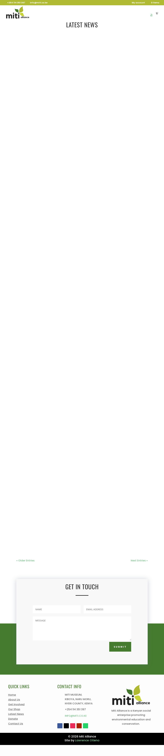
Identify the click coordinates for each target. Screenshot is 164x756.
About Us (14, 700)
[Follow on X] (66, 725)
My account (138, 3)
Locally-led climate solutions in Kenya (51, 526)
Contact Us (15, 724)
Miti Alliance (31, 132)
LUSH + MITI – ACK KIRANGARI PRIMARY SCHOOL (55, 438)
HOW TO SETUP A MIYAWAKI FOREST (45, 306)
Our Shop (14, 709)
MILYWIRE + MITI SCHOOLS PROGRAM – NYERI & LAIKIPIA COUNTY (67, 394)
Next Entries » (139, 560)
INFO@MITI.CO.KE (76, 716)
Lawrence (29, 532)
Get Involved (16, 704)
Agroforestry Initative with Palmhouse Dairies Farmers (64, 218)
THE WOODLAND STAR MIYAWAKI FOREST (48, 350)
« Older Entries (25, 560)
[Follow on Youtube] (79, 725)
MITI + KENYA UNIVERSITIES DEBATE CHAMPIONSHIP (57, 126)
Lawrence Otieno (87, 740)
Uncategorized (86, 132)
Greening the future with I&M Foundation (53, 174)
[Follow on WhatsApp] (85, 725)
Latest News (68, 132)
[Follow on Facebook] (59, 725)
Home (12, 695)
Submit (120, 646)
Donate (13, 719)
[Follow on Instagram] (72, 725)
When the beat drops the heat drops (49, 482)
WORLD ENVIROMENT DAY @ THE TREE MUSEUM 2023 (58, 262)
